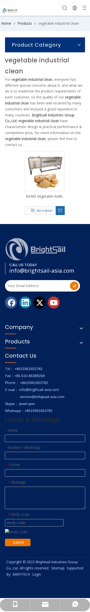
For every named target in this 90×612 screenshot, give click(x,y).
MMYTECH (21, 574)
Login (36, 574)
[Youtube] (54, 302)
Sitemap (57, 568)
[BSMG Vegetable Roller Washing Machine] (44, 170)
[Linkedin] (25, 302)
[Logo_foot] (35, 249)
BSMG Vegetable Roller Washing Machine (45, 196)
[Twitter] (40, 302)
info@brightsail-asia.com (41, 270)
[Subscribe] (74, 286)
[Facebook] (11, 302)
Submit (18, 542)
